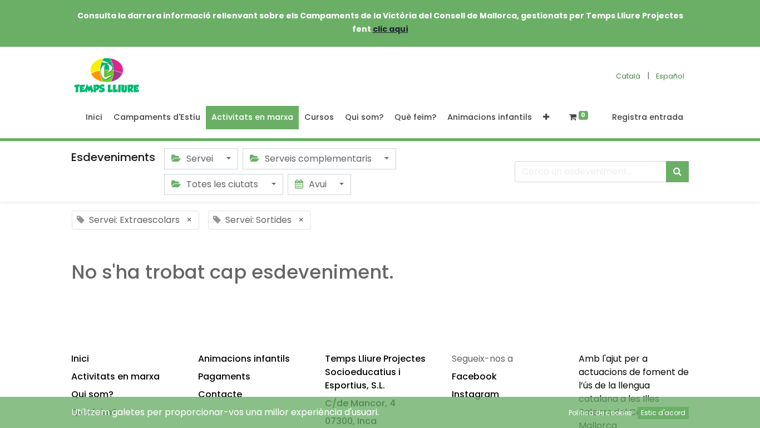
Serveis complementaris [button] (318, 158)
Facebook (474, 376)
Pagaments (224, 376)
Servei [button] (199, 158)
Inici (80, 358)
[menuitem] (94, 117)
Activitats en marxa (115, 376)
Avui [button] (318, 184)
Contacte (220, 394)
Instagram (475, 394)
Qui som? (92, 394)
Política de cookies (600, 412)
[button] (546, 117)
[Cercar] (677, 171)
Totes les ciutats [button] (222, 184)
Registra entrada (647, 117)
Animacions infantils (244, 358)
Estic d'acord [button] (663, 412)
